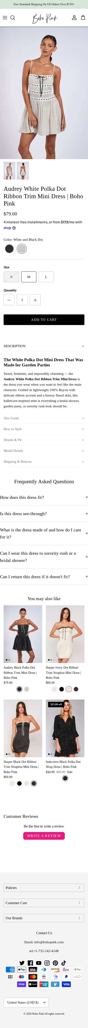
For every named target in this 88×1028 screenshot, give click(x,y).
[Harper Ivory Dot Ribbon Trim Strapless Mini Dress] (65, 634)
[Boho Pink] (44, 17)
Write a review (44, 836)
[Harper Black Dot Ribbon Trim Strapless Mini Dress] (23, 728)
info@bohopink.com (49, 942)
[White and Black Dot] (22, 249)
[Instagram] (47, 963)
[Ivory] (54, 689)
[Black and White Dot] (9, 249)
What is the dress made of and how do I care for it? (40, 533)
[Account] (73, 18)
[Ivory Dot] (69, 689)
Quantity (10, 290)
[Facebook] (30, 963)
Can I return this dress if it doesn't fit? (35, 576)
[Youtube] (38, 963)
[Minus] (9, 300)
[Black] (61, 689)
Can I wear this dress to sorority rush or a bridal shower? (38, 557)
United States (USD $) (22, 1002)
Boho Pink (38, 1013)
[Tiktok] (63, 963)
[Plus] (35, 300)
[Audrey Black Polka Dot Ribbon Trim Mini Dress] (23, 634)
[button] (44, 346)
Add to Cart (44, 319)
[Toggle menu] (5, 18)
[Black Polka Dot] (65, 778)
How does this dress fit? (22, 497)
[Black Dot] (76, 689)
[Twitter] (22, 963)
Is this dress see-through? (23, 513)
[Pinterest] (55, 963)
